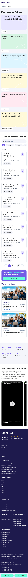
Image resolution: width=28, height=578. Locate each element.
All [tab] (3, 145)
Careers (3, 456)
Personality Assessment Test (8, 473)
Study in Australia (5, 532)
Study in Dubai (4, 547)
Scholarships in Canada (7, 506)
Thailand (16, 559)
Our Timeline (4, 450)
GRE (2, 493)
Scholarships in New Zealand (8, 504)
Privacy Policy (11, 564)
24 (18, 266)
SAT (2, 486)
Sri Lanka (10, 559)
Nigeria (13, 556)
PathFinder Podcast (6, 519)
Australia (3, 554)
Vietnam (22, 559)
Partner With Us (5, 454)
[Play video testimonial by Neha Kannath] (12, 403)
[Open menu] (26, 2)
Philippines (19, 556)
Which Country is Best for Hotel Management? (10, 240)
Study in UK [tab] (19, 145)
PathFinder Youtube (6, 517)
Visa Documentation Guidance (8, 467)
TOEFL (3, 482)
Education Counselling (6, 463)
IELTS (2, 480)
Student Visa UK (17, 523)
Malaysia (3, 556)
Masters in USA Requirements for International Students (9, 253)
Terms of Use (18, 564)
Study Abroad (5, 51)
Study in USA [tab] (10, 145)
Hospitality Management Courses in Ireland (10, 185)
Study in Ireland (8, 191)
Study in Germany (5, 544)
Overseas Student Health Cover (9, 471)
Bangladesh (10, 554)
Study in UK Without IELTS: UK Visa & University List (9, 199)
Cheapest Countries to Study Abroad (9, 226)
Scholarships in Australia (7, 501)
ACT (2, 490)
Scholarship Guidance (6, 469)
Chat (8, 575)
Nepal (8, 556)
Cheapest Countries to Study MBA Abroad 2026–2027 (9, 171)
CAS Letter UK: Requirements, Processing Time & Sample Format (8, 156)
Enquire (22, 575)
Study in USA (5, 109)
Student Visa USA (17, 521)
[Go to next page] (22, 265)
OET (2, 488)
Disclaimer (3, 564)
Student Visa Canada (18, 519)
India (16, 554)
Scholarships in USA (6, 508)
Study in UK (7, 163)
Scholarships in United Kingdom (8, 510)
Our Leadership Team (6, 452)
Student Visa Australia (18, 517)
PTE (2, 484)
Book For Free (14, 278)
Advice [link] (9, 6)
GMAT (2, 495)
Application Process (6, 465)
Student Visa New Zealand (19, 525)
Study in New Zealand (7, 128)
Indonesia (21, 554)
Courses (4, 31)
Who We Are (4, 447)
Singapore (3, 559)
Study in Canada (5, 534)
